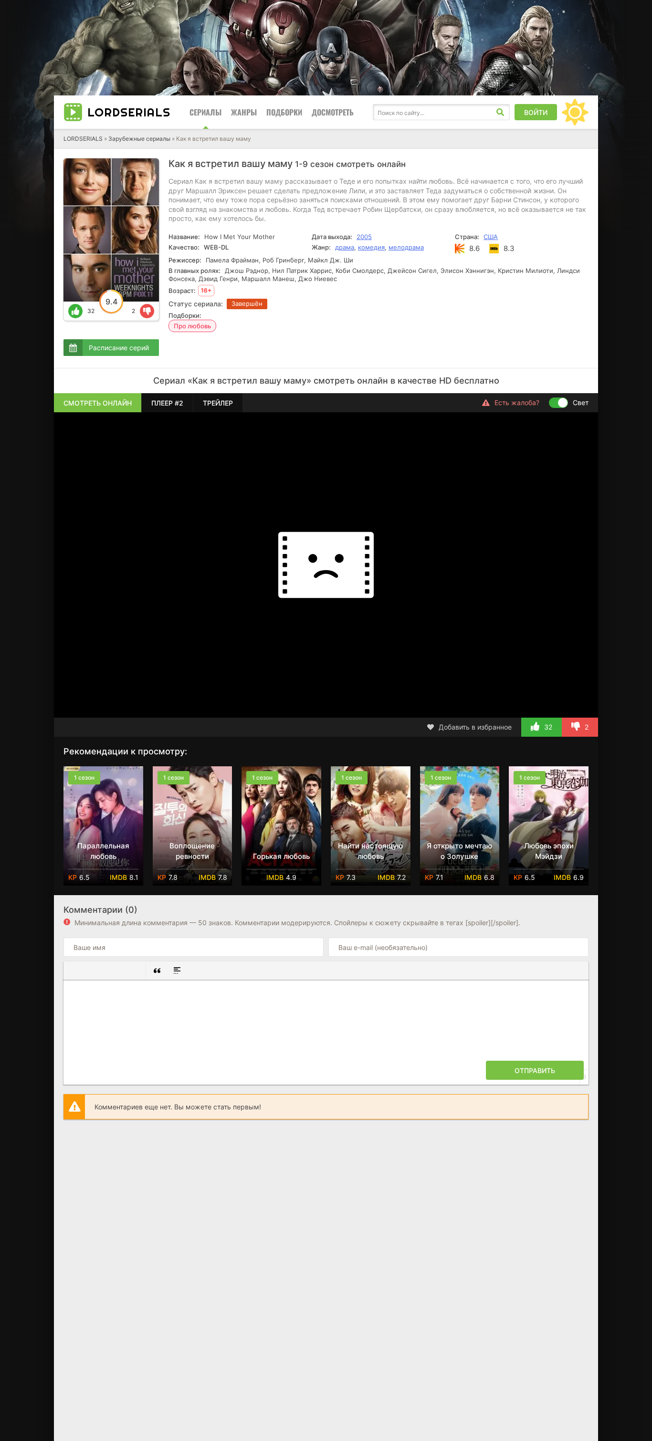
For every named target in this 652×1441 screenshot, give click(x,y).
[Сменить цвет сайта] (575, 112)
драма (344, 247)
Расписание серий (119, 348)
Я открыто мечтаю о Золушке (459, 851)
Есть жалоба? (516, 402)
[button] (74, 970)
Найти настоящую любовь (370, 851)
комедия (371, 247)
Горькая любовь (281, 856)
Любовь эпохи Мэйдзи (549, 851)
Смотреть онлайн (97, 403)
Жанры (244, 112)
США (491, 236)
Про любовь (192, 326)
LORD (128, 112)
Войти (535, 112)
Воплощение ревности (192, 851)
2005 (364, 236)
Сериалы (205, 112)
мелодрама (406, 247)
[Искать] (500, 112)
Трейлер (218, 403)
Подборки (284, 112)
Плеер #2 (167, 403)
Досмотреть (333, 112)
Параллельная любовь (103, 851)
